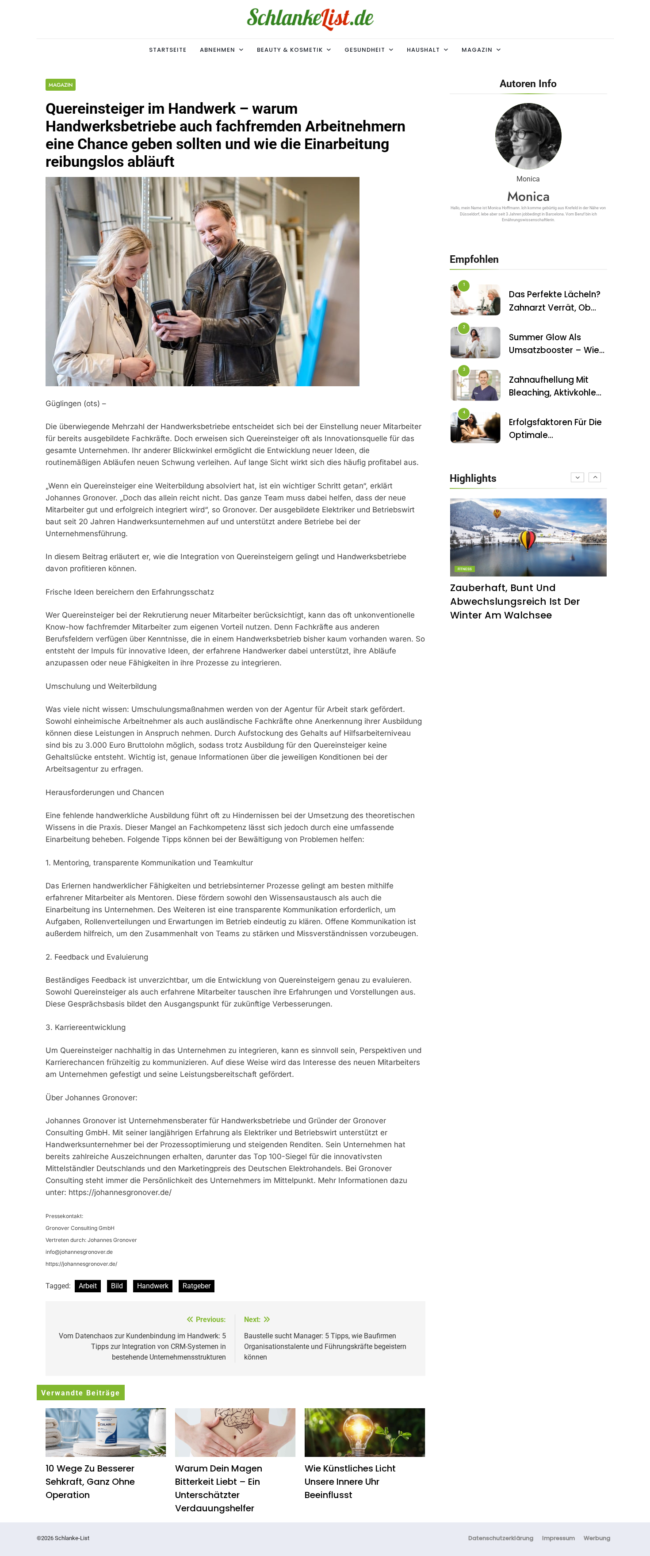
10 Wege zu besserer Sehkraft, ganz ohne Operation (90, 1481)
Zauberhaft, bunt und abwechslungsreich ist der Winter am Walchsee (515, 601)
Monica (528, 196)
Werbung (597, 1538)
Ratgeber (196, 1286)
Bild (117, 1286)
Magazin (477, 50)
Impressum (558, 1538)
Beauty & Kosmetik (290, 50)
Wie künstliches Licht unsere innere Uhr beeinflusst (350, 1481)
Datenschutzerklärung (500, 1538)
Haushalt (423, 50)
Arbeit (88, 1286)
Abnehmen (217, 50)
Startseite (168, 50)
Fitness (465, 569)
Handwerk (152, 1286)
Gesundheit (364, 50)
